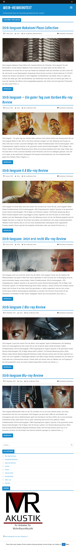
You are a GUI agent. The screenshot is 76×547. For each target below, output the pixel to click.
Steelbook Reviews (11, 459)
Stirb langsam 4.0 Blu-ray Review (25, 171)
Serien (7, 466)
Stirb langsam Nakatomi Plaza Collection (30, 28)
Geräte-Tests (9, 473)
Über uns (8, 480)
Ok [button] (63, 544)
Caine (18, 33)
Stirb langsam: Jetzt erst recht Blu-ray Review (34, 239)
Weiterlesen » (8, 89)
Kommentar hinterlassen (66, 33)
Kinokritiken (9, 476)
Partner (7, 483)
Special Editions (37, 33)
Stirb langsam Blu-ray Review (22, 376)
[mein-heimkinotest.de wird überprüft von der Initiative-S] (15, 536)
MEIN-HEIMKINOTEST (17, 8)
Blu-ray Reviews (28, 33)
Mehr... (68, 544)
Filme (34, 108)
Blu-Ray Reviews (10, 456)
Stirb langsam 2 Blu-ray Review (24, 307)
